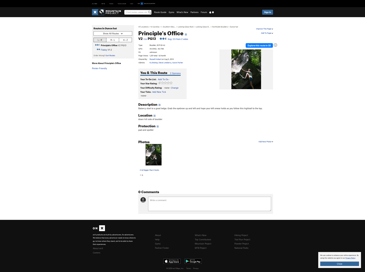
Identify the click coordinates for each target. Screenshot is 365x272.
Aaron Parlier (177, 62)
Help (157, 239)
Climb (94, 3)
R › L (112, 40)
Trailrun (122, 3)
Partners (194, 12)
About (158, 235)
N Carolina (155, 27)
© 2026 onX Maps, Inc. (175, 268)
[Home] (108, 12)
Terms (188, 268)
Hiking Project (241, 235)
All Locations (143, 27)
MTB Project (200, 248)
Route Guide (160, 12)
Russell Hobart (155, 59)
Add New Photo (265, 141)
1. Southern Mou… (168, 27)
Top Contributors (203, 239)
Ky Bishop (154, 62)
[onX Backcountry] (146, 3)
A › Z (125, 40)
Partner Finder (162, 248)
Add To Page (266, 33)
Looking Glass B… (203, 27)
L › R (100, 40)
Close (339, 263)
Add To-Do (163, 79)
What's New (182, 12)
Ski (131, 3)
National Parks (241, 248)
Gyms (171, 12)
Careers (96, 252)
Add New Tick (159, 92)
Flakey (104, 49)
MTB (103, 3)
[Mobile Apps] (211, 12)
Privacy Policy (350, 258)
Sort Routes (110, 55)
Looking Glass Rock (186, 27)
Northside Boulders (220, 27)
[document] (339, 260)
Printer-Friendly (99, 68)
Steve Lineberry (165, 62)
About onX (98, 248)
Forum (204, 12)
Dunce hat (234, 27)
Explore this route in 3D (259, 45)
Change (175, 87)
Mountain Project (203, 243)
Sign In (267, 12)
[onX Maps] (99, 230)
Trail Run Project (242, 239)
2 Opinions (175, 73)
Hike (111, 3)
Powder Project (241, 243)
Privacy (196, 268)
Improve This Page (264, 29)
